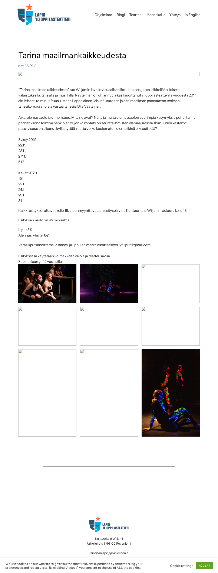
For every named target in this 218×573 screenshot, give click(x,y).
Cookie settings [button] (181, 566)
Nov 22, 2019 (27, 66)
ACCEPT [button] (204, 565)
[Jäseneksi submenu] (164, 15)
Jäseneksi (154, 15)
